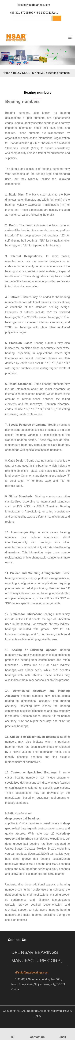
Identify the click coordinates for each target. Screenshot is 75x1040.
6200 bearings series (32, 868)
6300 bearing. (56, 873)
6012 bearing (37, 863)
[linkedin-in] (34, 25)
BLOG (17, 72)
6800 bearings (61, 868)
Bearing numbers (37, 92)
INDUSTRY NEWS (33, 72)
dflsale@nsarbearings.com (33, 4)
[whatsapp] (43, 25)
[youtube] (53, 25)
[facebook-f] (25, 25)
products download (28, 853)
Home (6, 72)
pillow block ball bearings (26, 873)
